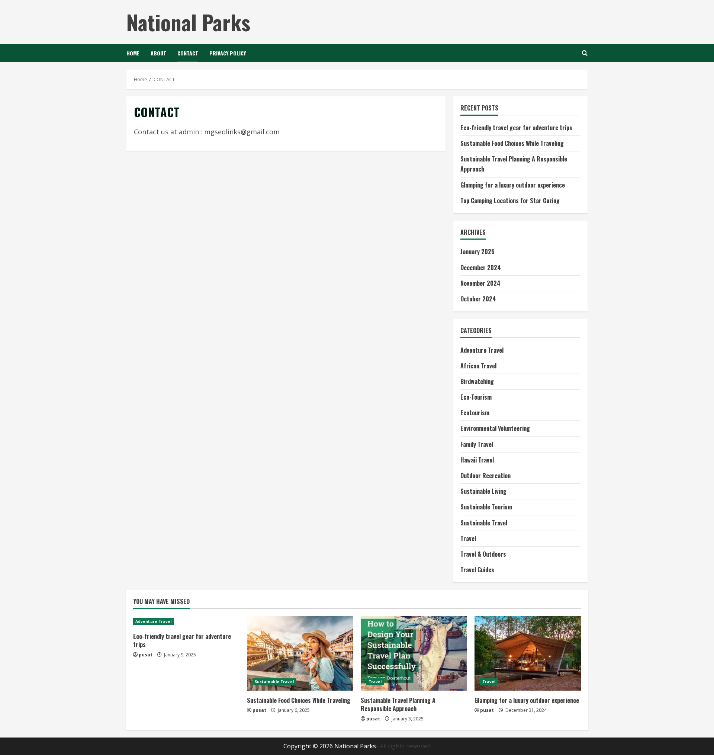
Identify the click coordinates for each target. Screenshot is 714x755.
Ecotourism (474, 412)
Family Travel (476, 444)
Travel (468, 538)
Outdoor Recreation (485, 475)
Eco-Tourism (476, 397)
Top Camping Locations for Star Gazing (510, 200)
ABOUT (158, 53)
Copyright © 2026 (308, 746)
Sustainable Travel (483, 522)
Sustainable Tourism (486, 506)
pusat (145, 655)
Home (132, 53)
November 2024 (480, 283)
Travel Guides (477, 569)
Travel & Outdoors (483, 554)
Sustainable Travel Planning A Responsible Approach (398, 704)
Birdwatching (477, 381)
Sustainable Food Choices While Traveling (512, 143)
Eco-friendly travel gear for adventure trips (516, 127)
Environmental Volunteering (495, 428)
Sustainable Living (483, 491)
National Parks (188, 21)
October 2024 (478, 298)
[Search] (585, 53)
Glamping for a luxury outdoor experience (512, 184)
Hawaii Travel (477, 459)
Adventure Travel (482, 350)
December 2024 (480, 267)
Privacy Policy (227, 53)
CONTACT (187, 53)
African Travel (478, 365)
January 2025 (477, 251)
